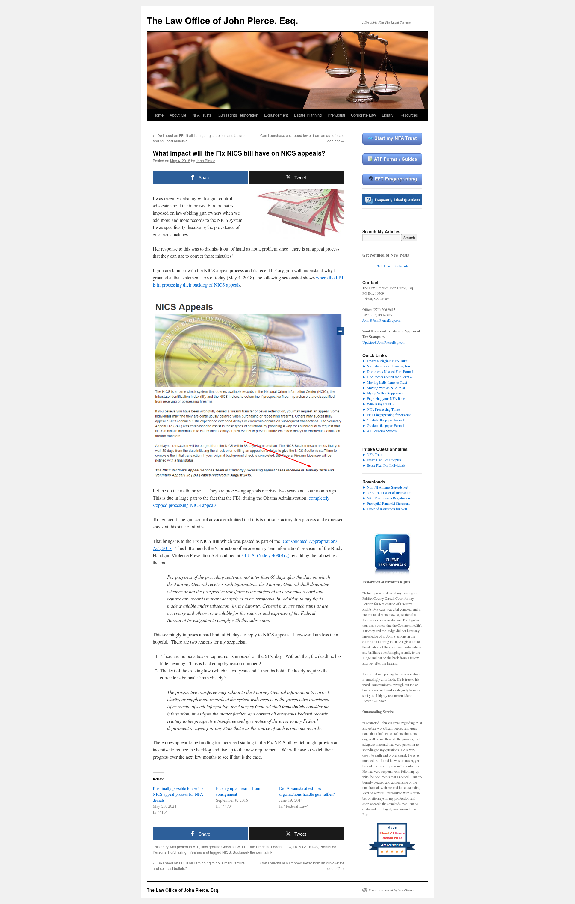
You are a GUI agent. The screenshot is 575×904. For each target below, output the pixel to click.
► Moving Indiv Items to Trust (384, 382)
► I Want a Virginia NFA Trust (384, 360)
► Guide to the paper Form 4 (383, 425)
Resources (409, 115)
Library (388, 115)
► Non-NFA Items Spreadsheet (385, 487)
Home (158, 115)
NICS (313, 846)
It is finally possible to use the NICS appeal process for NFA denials (178, 794)
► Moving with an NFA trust (383, 387)
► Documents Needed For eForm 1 (388, 371)
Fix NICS (300, 846)
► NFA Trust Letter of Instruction (386, 492)
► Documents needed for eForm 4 (387, 376)
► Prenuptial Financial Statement (386, 503)
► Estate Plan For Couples (381, 459)
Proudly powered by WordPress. (391, 890)
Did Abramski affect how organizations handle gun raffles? (307, 791)
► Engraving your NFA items (383, 398)
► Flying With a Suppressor (382, 393)
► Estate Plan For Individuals (383, 465)
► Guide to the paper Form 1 (383, 420)
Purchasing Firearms (185, 852)
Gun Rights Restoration (238, 115)
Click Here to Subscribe (392, 265)
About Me (178, 115)
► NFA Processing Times (381, 409)
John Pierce (205, 160)
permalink (264, 852)
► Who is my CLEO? (378, 403)
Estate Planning (308, 115)
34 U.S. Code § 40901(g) (265, 555)
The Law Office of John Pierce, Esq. (222, 20)
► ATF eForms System (379, 430)
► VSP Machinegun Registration (386, 497)
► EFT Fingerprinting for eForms (386, 414)
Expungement (276, 115)
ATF (196, 846)
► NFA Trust (372, 454)
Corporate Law (363, 115)
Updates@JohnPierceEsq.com (383, 342)
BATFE (240, 846)
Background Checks (217, 846)
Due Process (258, 846)
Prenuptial (336, 115)
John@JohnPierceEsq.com (381, 320)
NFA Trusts (202, 115)
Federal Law (281, 846)
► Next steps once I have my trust (386, 366)
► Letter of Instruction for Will (384, 508)
